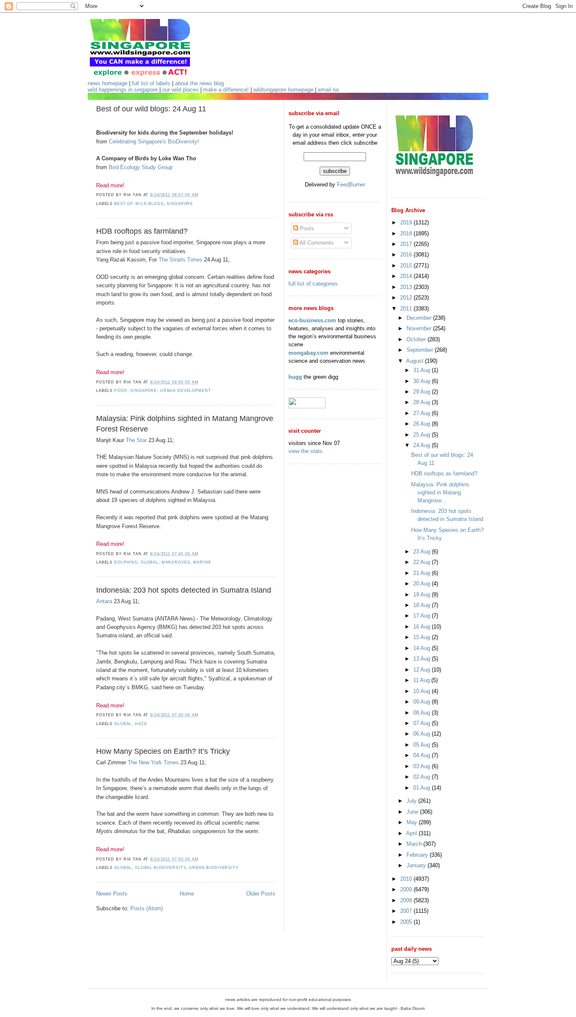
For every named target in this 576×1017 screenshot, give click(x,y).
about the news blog (199, 83)
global (149, 562)
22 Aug (422, 562)
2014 (407, 276)
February (418, 855)
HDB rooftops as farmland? (142, 231)
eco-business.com (312, 320)
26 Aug (422, 424)
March (414, 844)
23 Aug (422, 551)
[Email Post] (201, 195)
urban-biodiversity (214, 868)
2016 (407, 254)
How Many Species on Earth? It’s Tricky (163, 751)
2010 (407, 879)
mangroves (175, 562)
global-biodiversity (160, 868)
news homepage (107, 83)
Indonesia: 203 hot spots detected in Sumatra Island (183, 590)
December (419, 318)
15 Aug (422, 637)
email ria (328, 89)
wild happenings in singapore (123, 89)
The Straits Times (180, 259)
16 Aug (422, 626)
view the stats (305, 451)
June (413, 812)
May (412, 822)
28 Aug (422, 402)
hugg (295, 377)
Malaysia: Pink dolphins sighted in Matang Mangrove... (440, 492)
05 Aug (422, 745)
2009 (407, 889)
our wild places (180, 89)
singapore (180, 204)
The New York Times (153, 762)
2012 (407, 297)
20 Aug (422, 583)
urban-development (185, 390)
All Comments (316, 243)
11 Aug (422, 680)
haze (141, 724)
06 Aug (422, 734)
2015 (407, 265)
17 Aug (422, 615)
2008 (407, 900)
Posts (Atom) (146, 908)
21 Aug (422, 573)
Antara (104, 601)
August (415, 361)
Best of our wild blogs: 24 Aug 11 (151, 109)
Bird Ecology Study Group (140, 167)
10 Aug (422, 691)
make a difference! (226, 89)
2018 (407, 233)
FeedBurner (351, 184)
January (417, 865)
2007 (407, 911)
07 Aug (422, 723)
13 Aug (422, 659)
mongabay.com (308, 353)
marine (202, 562)
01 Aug (422, 788)
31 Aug (422, 370)
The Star (136, 440)
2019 (407, 222)
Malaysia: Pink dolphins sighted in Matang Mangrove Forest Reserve (184, 423)
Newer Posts (111, 893)
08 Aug (422, 712)
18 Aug (422, 605)
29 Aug (422, 391)
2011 (407, 308)
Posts (306, 228)
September (420, 350)
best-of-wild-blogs (139, 204)
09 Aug (422, 702)
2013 (407, 287)
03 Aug (422, 766)
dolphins (125, 562)
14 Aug (422, 648)
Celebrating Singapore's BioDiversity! (154, 141)
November (419, 328)
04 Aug (422, 755)
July (412, 801)
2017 (407, 244)
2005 (407, 922)
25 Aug (422, 435)
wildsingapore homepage (283, 89)
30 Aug (422, 381)
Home (187, 893)
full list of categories (313, 284)
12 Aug (422, 669)
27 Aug (422, 413)
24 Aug (422, 445)
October (417, 339)
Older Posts (260, 893)
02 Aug (422, 777)
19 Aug (422, 594)
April (412, 833)
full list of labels (151, 83)
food (120, 390)
